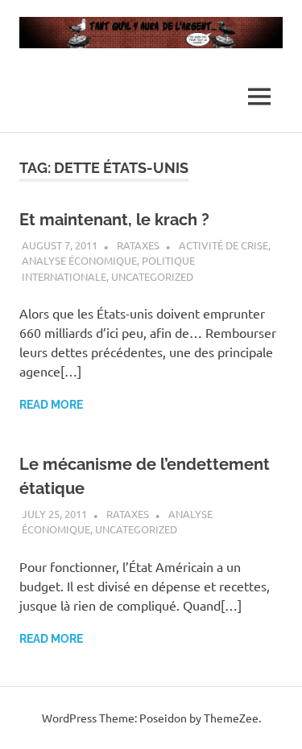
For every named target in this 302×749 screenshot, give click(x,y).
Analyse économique (79, 260)
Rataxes (138, 245)
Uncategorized (152, 276)
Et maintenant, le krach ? (114, 219)
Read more (51, 404)
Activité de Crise (223, 245)
